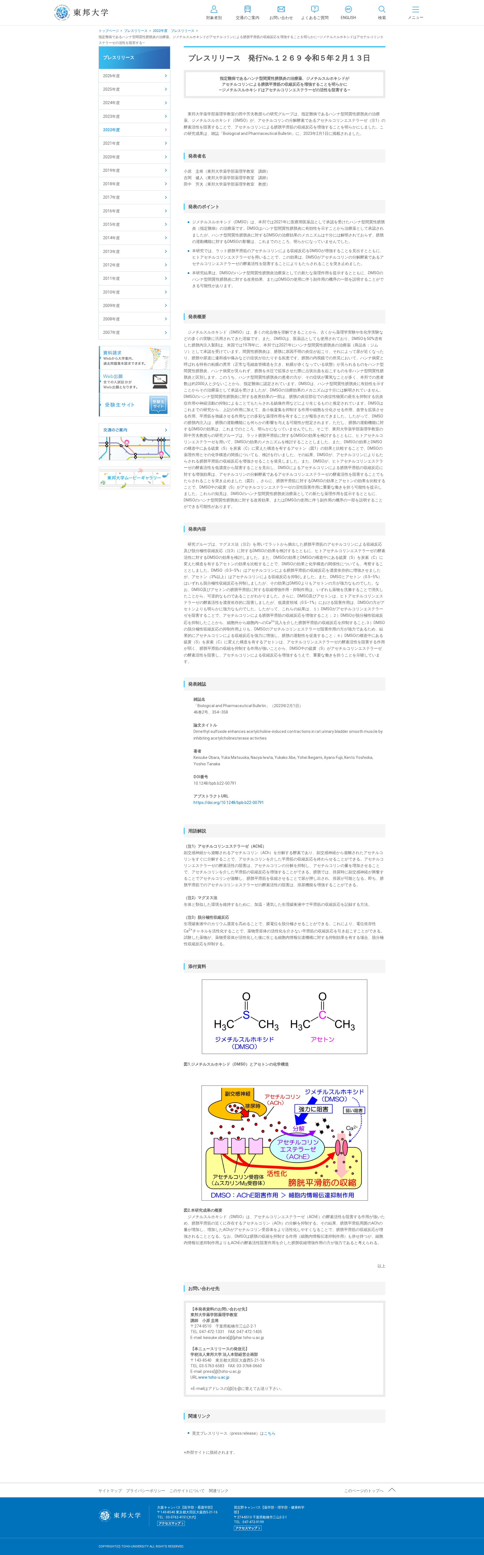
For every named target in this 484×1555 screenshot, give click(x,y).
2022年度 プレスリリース (173, 31)
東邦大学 (87, 12)
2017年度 (111, 197)
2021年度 (111, 143)
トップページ (109, 31)
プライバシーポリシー (145, 1490)
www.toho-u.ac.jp (213, 1377)
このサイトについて (187, 1490)
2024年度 (111, 102)
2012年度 (111, 265)
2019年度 (111, 170)
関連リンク (219, 1490)
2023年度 (111, 116)
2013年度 (111, 251)
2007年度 (111, 332)
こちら (270, 1433)
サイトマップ (110, 1490)
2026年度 (111, 76)
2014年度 (111, 238)
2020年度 (111, 157)
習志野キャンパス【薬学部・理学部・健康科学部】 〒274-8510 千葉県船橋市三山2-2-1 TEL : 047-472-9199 (269, 1517)
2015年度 (111, 224)
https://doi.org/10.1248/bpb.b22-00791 (229, 802)
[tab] (382, 12)
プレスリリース (136, 31)
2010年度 (111, 292)
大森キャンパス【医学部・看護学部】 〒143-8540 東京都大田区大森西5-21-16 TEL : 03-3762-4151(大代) (187, 1515)
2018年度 (111, 184)
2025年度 (111, 89)
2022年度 (111, 130)
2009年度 (111, 305)
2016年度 (111, 211)
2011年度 (111, 278)
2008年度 (111, 319)
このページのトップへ (363, 1490)
